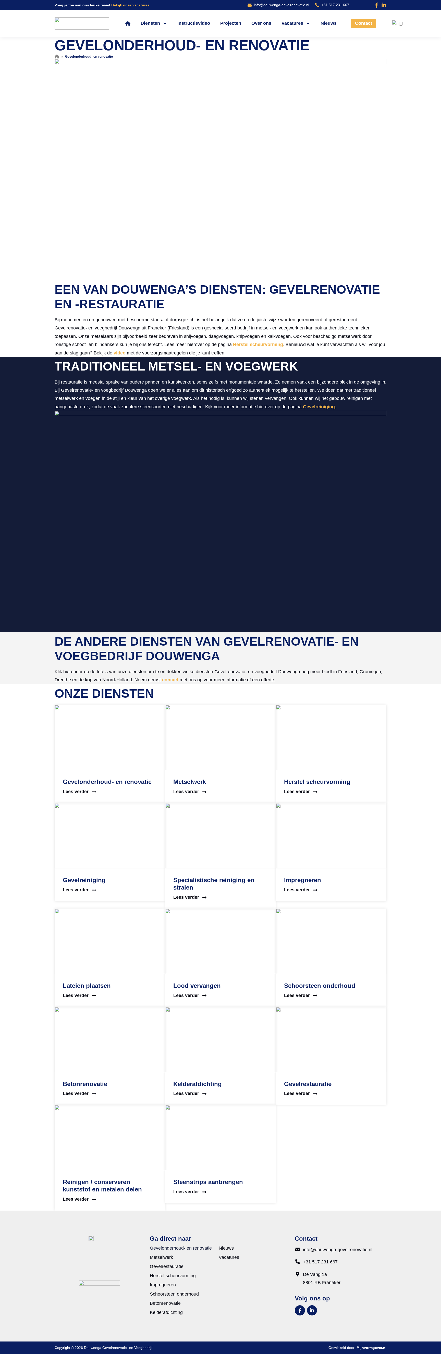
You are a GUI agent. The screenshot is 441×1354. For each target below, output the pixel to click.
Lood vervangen (197, 985)
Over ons (261, 23)
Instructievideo (193, 23)
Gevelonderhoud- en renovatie (107, 781)
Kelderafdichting (197, 1083)
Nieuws (329, 23)
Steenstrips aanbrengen (208, 1181)
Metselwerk (189, 781)
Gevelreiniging (319, 406)
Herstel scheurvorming (258, 344)
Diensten (150, 23)
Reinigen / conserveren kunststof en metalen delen (102, 1185)
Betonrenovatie (85, 1083)
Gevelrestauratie (308, 1083)
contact (170, 679)
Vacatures (292, 23)
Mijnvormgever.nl (371, 1348)
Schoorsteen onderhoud (319, 985)
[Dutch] (396, 24)
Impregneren (302, 880)
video (120, 352)
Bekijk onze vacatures (130, 5)
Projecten (230, 23)
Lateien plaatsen (87, 985)
